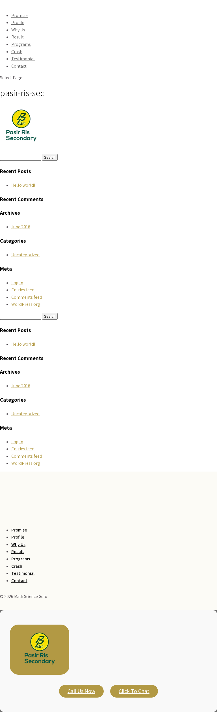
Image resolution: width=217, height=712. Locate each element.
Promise (19, 15)
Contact (19, 66)
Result (17, 37)
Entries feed (22, 290)
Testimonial (23, 59)
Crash (16, 52)
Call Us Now (81, 691)
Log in (17, 283)
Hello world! (23, 185)
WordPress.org (25, 304)
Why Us (18, 30)
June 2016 (20, 227)
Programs (21, 44)
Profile (17, 22)
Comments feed (26, 297)
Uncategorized (25, 255)
